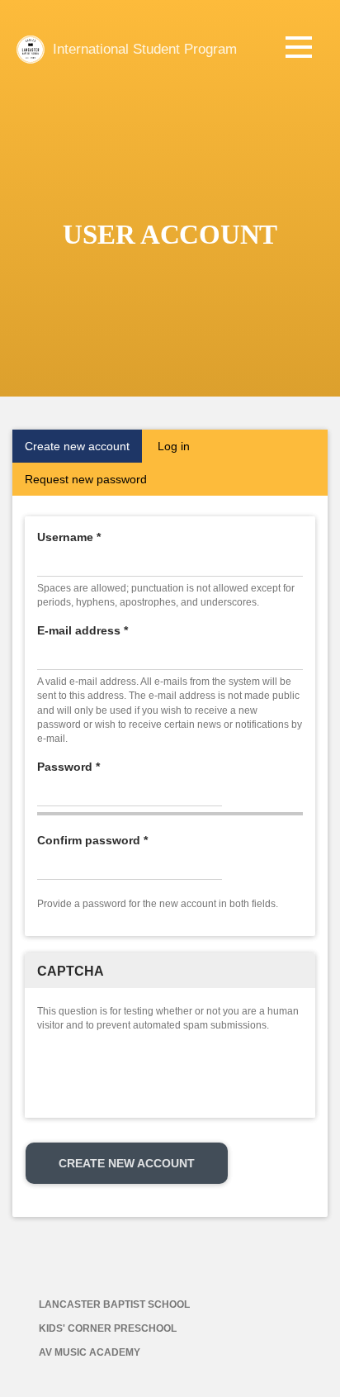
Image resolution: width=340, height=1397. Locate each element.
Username (69, 537)
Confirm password (92, 840)
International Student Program (145, 49)
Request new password (86, 479)
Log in (174, 446)
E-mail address (82, 630)
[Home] (30, 49)
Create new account (83, 451)
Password (68, 766)
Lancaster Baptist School (114, 1304)
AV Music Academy (89, 1352)
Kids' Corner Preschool (108, 1328)
